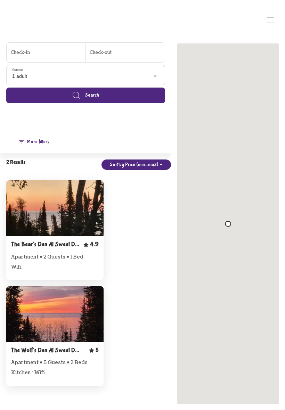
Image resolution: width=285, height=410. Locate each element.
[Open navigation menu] (270, 20)
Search (92, 95)
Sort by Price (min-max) (134, 164)
